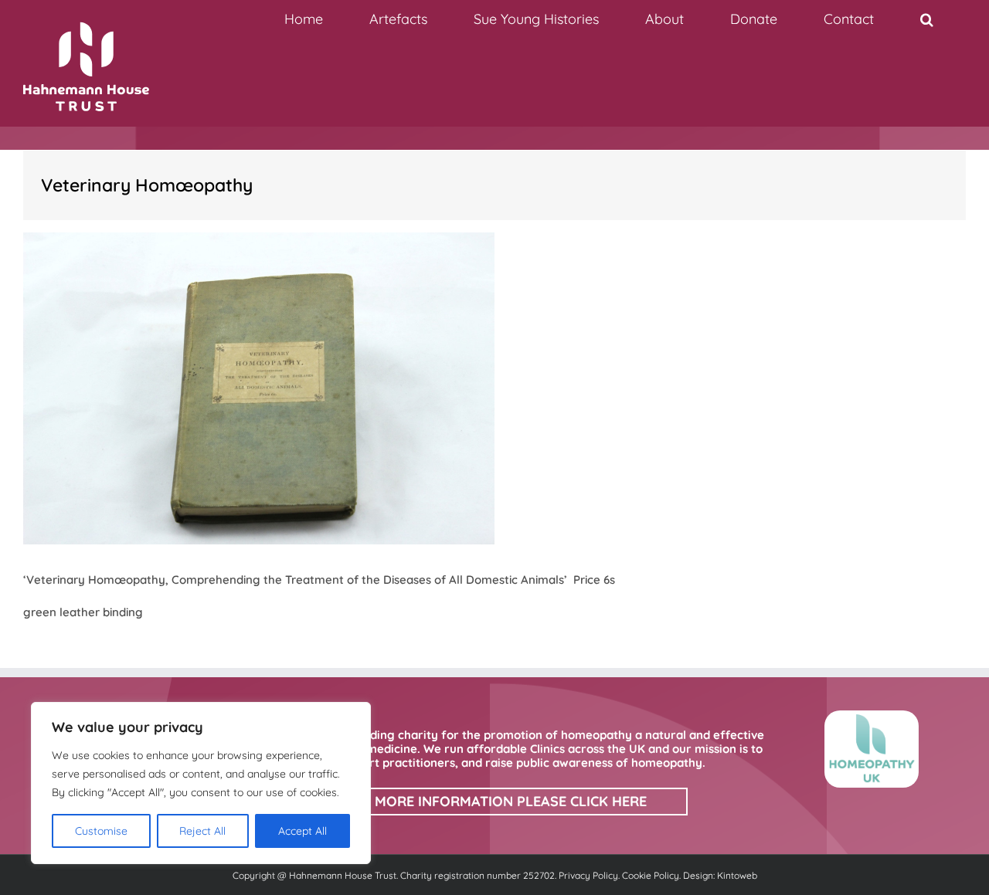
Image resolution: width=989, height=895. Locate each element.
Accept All (302, 831)
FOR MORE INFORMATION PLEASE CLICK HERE (495, 801)
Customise (101, 831)
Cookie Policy (650, 875)
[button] (926, 19)
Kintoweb (737, 875)
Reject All (202, 831)
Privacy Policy (588, 875)
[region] (201, 783)
